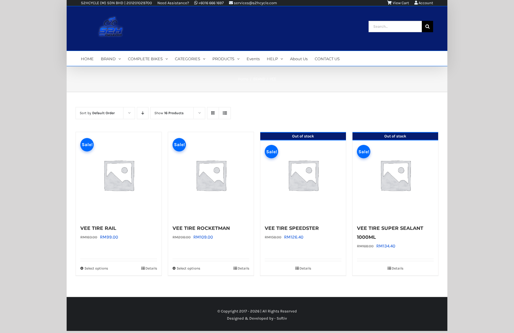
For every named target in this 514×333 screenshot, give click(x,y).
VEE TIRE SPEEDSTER (292, 228)
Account (425, 3)
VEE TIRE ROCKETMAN (201, 228)
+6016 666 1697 (211, 3)
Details (151, 268)
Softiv (282, 318)
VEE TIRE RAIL (98, 228)
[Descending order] (142, 113)
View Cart (400, 3)
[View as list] (225, 113)
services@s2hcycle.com (255, 3)
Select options (96, 268)
